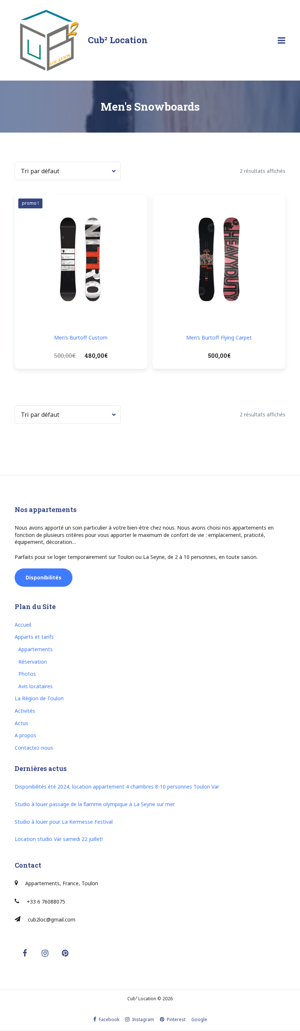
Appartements (35, 649)
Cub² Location (118, 40)
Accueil (23, 624)
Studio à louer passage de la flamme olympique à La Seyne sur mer (95, 804)
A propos (25, 735)
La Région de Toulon (39, 698)
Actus (21, 723)
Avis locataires (35, 686)
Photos (27, 673)
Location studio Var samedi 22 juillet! (59, 838)
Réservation (32, 661)
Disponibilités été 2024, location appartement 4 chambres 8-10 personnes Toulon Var (117, 786)
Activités (25, 710)
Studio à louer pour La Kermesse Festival (64, 821)
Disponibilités (43, 577)
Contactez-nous (34, 747)
